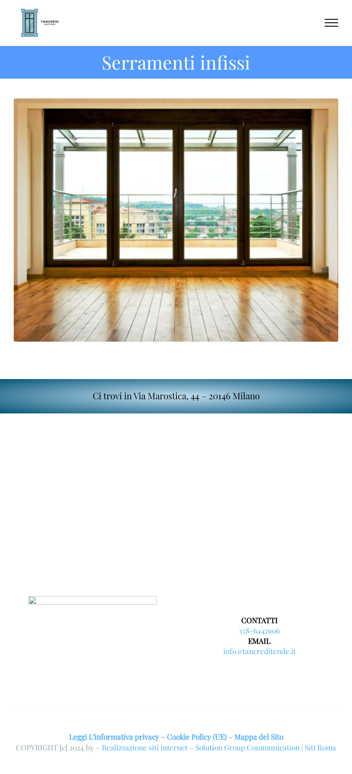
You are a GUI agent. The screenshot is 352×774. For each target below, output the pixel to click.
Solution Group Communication (247, 747)
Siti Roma (320, 747)
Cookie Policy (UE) (197, 736)
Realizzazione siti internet (145, 747)
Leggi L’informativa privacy (114, 736)
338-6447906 (259, 630)
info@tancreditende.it (259, 651)
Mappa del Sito (258, 736)
